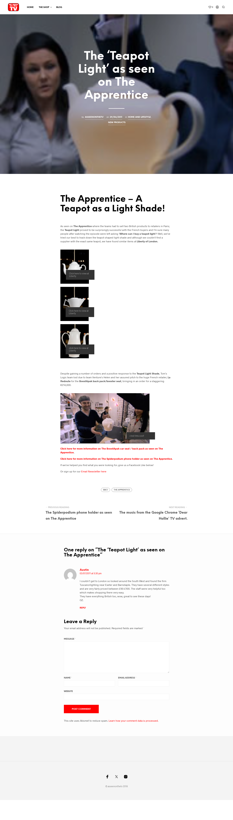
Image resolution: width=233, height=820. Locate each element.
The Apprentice (122, 490)
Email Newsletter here (93, 471)
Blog (59, 7)
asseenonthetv (94, 117)
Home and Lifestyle (139, 117)
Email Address (127, 678)
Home (30, 7)
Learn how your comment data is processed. (134, 720)
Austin (84, 570)
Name (68, 678)
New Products (117, 122)
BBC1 (105, 490)
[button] (210, 7)
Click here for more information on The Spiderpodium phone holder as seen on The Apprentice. (116, 458)
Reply (83, 608)
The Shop (44, 7)
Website (68, 691)
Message (70, 639)
